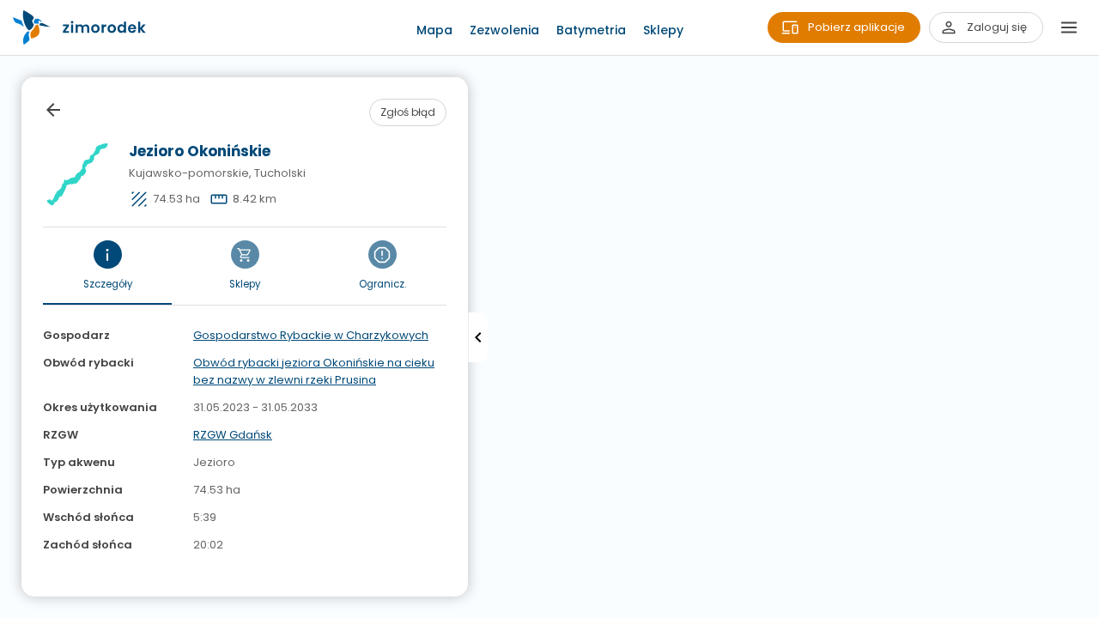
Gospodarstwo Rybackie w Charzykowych (310, 335)
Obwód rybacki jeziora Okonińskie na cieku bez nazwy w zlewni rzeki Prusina (313, 371)
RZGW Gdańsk (232, 435)
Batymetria (591, 30)
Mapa (434, 30)
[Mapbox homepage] (11, 607)
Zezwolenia (504, 30)
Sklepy (663, 30)
